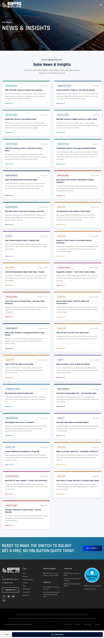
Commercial (26, 592)
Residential (26, 589)
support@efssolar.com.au (10, 579)
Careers (25, 583)
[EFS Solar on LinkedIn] (4, 600)
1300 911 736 (7, 583)
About (25, 573)
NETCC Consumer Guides (93, 586)
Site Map (97, 624)
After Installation (28, 579)
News (24, 586)
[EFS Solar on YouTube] (13, 596)
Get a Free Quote (57, 635)
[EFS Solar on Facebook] (4, 596)
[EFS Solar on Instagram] (9, 596)
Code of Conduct (91, 589)
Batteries (26, 595)
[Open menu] (101, 5)
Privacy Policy (67, 624)
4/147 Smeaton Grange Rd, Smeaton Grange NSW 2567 (51, 594)
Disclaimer (78, 624)
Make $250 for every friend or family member (50, 574)
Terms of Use (88, 624)
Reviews (25, 576)
